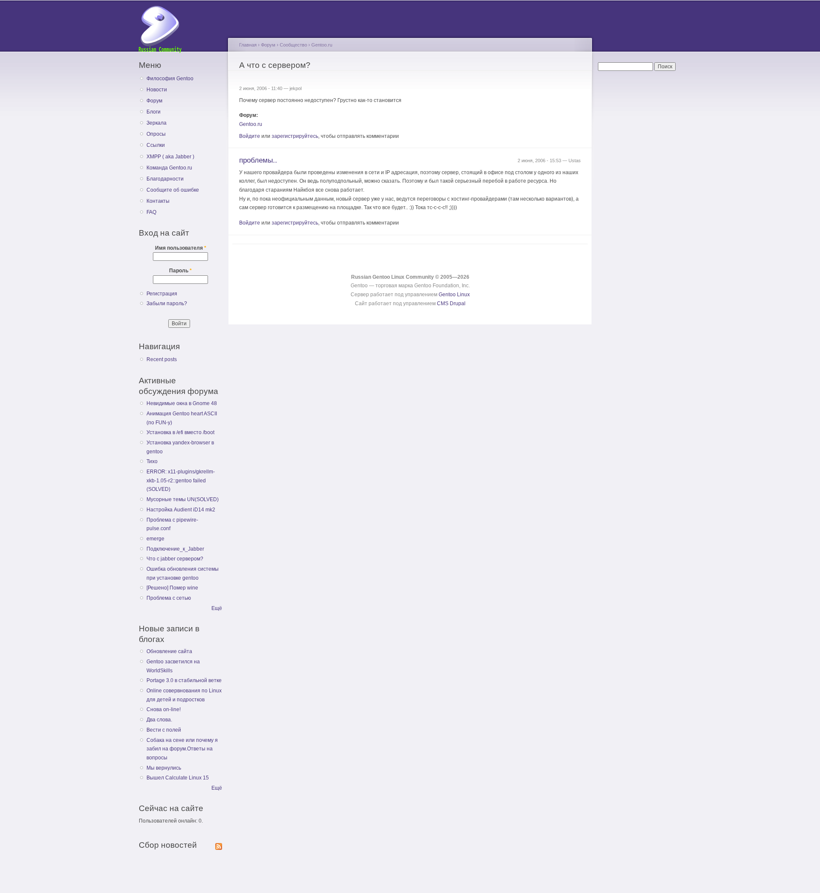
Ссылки (155, 145)
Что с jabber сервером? (174, 559)
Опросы (156, 134)
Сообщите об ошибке (172, 190)
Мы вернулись (163, 768)
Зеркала (156, 123)
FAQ (151, 212)
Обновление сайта (169, 651)
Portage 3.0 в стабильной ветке (184, 680)
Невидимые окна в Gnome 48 (181, 403)
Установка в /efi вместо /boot (180, 432)
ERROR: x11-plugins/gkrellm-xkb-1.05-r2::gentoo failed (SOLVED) (180, 480)
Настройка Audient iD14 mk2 (180, 510)
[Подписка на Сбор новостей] (218, 845)
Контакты (158, 201)
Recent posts (161, 359)
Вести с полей (163, 730)
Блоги (153, 112)
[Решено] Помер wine (172, 588)
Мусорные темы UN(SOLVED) (182, 499)
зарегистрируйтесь (295, 136)
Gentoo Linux (454, 295)
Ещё (216, 608)
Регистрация (161, 294)
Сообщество (293, 44)
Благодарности (165, 179)
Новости (156, 90)
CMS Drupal (451, 303)
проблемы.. (258, 160)
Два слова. (159, 720)
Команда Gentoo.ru (169, 168)
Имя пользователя (180, 248)
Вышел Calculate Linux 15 (177, 778)
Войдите (249, 136)
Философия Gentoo (169, 79)
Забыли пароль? (166, 303)
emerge (155, 539)
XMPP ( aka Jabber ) (170, 157)
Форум (154, 101)
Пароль (180, 271)
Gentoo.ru (321, 44)
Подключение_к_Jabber (175, 549)
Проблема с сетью (168, 598)
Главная (248, 44)
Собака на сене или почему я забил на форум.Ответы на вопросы (182, 749)
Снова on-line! (163, 709)
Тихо (152, 461)
